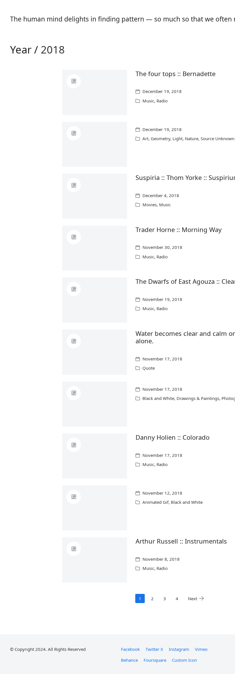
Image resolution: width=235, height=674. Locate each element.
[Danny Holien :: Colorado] (94, 456)
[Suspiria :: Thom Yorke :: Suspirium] (94, 196)
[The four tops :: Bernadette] (94, 92)
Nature (191, 138)
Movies (149, 204)
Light (178, 138)
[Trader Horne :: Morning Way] (94, 248)
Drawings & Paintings (198, 398)
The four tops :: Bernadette (176, 73)
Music (148, 101)
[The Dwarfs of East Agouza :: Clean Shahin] (94, 300)
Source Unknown (217, 138)
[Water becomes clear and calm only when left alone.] (94, 352)
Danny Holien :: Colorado (172, 437)
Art (145, 138)
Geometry (160, 138)
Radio (162, 101)
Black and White (158, 398)
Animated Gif (155, 502)
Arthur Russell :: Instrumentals (181, 541)
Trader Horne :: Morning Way (179, 229)
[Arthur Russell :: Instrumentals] (94, 559)
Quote (148, 368)
